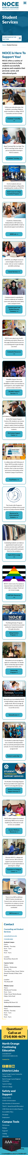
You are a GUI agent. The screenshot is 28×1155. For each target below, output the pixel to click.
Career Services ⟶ (14, 272)
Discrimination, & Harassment (11, 1103)
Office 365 (5, 1136)
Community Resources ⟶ (14, 353)
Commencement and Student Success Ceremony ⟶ (14, 309)
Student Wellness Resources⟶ (14, 831)
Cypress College (7, 1084)
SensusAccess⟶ (14, 715)
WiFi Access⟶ (14, 913)
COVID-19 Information (9, 1100)
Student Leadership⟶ (14, 756)
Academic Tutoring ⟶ (14, 158)
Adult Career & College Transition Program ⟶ (14, 193)
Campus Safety (6, 1098)
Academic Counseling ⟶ (14, 119)
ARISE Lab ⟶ (14, 234)
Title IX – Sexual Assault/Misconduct (13, 1106)
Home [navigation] (4, 45)
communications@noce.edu (10, 1056)
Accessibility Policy (7, 1112)
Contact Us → (6, 1059)
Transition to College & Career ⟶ (14, 870)
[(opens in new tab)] (3, 1065)
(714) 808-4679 (14, 1036)
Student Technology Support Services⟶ (14, 790)
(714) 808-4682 (8, 939)
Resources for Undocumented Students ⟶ (14, 515)
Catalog (4, 1133)
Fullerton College (7, 1086)
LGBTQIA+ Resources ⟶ (14, 596)
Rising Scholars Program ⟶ (14, 634)
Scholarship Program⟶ (14, 671)
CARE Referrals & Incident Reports (12, 1109)
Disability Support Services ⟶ (14, 392)
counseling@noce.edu (10, 936)
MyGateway (5, 1125)
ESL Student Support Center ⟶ (14, 434)
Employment (6, 1117)
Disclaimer (5, 1114)
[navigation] (12, 38)
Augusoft (5, 1131)
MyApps (4, 1128)
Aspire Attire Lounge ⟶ (14, 556)
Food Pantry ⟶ (14, 479)
